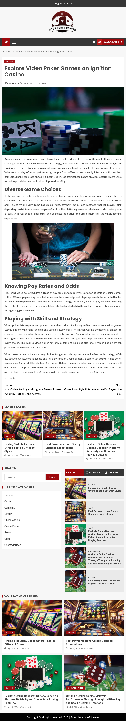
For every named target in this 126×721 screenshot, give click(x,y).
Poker (7, 532)
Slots (7, 538)
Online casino (12, 520)
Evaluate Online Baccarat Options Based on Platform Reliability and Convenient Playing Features (31, 699)
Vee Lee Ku (12, 83)
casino (13, 378)
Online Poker (11, 526)
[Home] (6, 42)
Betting (8, 495)
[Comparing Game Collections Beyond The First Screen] (75, 581)
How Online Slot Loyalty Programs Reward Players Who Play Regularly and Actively (32, 389)
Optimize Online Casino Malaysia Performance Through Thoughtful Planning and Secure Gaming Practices (93, 699)
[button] (14, 42)
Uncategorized (12, 545)
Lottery (8, 513)
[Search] (94, 42)
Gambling (9, 507)
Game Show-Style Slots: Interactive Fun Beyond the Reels (93, 389)
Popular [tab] (94, 472)
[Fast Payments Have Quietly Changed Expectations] (63, 425)
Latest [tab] (72, 472)
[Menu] (14, 42)
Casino (9, 61)
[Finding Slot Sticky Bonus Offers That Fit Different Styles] (22, 425)
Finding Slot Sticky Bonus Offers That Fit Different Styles (19, 448)
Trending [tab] (114, 472)
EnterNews (77, 717)
